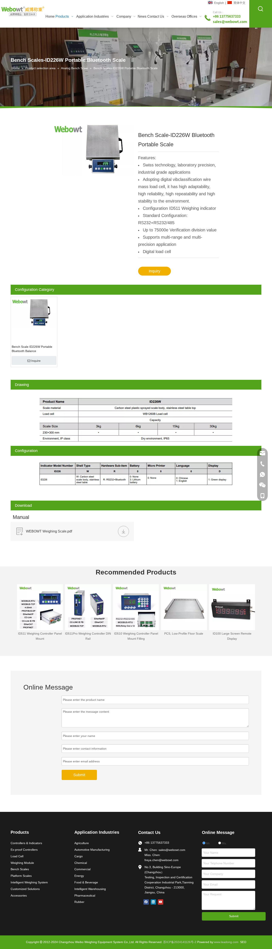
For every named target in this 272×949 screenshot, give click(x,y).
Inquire (36, 360)
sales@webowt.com (172, 850)
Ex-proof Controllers (24, 849)
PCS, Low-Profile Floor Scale (184, 633)
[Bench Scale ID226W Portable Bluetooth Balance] (34, 312)
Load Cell (17, 856)
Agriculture (81, 843)
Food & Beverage (86, 882)
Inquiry (154, 271)
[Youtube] (160, 902)
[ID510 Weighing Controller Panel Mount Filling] (136, 607)
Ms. (224, 843)
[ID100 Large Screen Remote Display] (232, 607)
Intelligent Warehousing (90, 889)
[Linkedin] (153, 902)
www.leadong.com (226, 942)
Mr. (207, 843)
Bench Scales (20, 869)
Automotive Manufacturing (92, 849)
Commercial (82, 869)
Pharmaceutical (84, 895)
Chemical (80, 863)
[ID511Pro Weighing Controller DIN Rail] (88, 607)
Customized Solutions (25, 889)
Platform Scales (21, 875)
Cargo (78, 856)
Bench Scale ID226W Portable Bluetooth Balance (32, 349)
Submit (79, 775)
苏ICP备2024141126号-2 (179, 942)
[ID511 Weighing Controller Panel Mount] (40, 607)
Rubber (79, 902)
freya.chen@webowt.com (161, 860)
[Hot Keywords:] (261, 9)
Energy (79, 875)
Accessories (19, 895)
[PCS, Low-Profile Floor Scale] (184, 607)
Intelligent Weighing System (29, 882)
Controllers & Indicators (26, 843)
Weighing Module (22, 863)
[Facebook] (146, 902)
